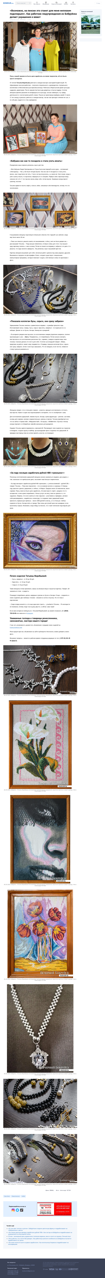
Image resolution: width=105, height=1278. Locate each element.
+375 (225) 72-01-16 (12, 1271)
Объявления (46, 4)
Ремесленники (16, 1196)
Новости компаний (57, 4)
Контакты (73, 4)
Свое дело (7, 1196)
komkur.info (66, 1263)
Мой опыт (23, 20)
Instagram (30, 613)
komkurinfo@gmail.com (28, 1271)
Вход (99, 3)
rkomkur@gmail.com (12, 1274)
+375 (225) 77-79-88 (12, 1272)
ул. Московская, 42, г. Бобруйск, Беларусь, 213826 (21, 1265)
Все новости (37, 4)
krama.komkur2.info (16, 627)
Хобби (23, 1196)
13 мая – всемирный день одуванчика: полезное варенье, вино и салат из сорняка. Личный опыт (39, 1236)
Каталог (66, 4)
